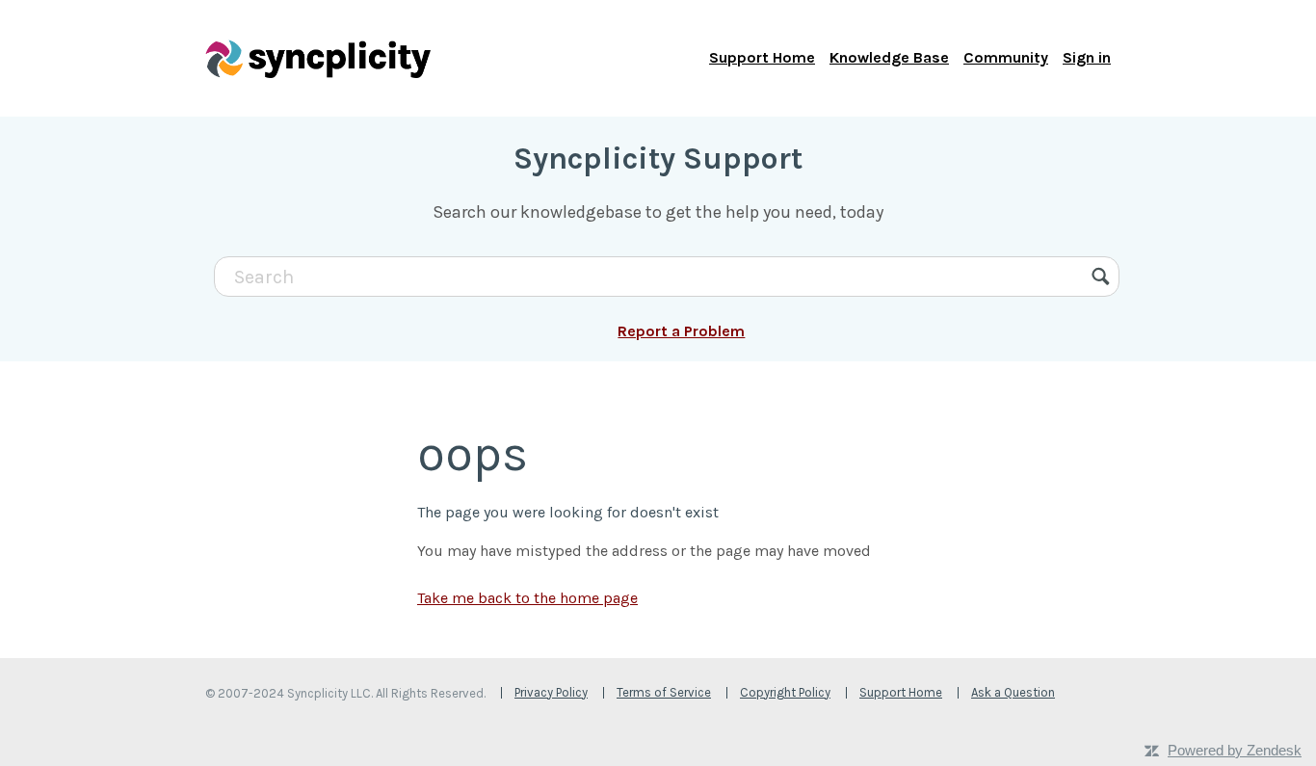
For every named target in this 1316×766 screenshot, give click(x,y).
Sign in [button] (1087, 57)
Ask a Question (1013, 692)
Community (1005, 57)
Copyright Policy (785, 692)
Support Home (762, 57)
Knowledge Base (889, 57)
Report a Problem (681, 331)
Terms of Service (664, 692)
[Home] (318, 57)
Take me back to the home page (527, 598)
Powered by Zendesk (1235, 750)
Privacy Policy (551, 692)
